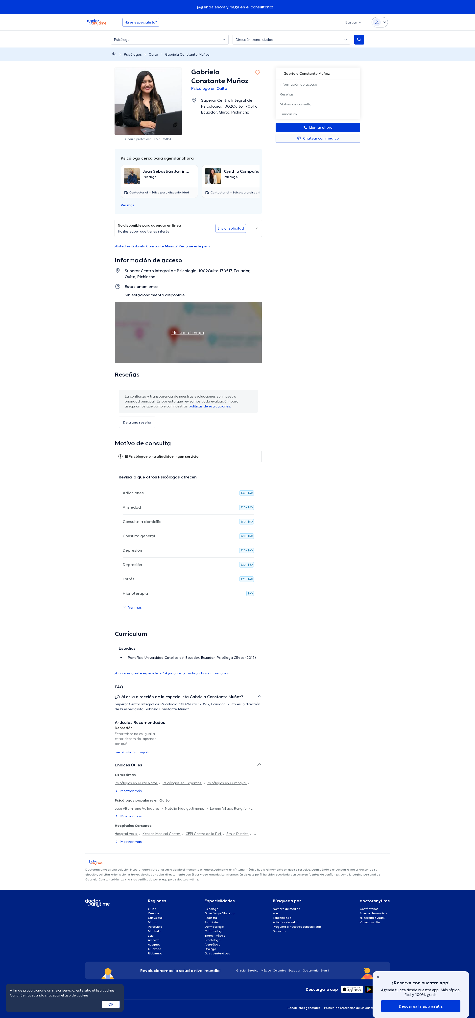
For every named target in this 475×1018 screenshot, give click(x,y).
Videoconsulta (370, 922)
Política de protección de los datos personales (357, 1008)
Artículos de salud (286, 922)
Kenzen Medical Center (161, 833)
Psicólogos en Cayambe (182, 783)
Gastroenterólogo (217, 953)
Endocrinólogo (215, 935)
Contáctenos (369, 909)
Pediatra (211, 918)
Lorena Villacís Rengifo (228, 808)
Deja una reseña (137, 422)
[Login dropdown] (380, 22)
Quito (153, 54)
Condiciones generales (303, 1008)
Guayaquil (155, 918)
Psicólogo (211, 909)
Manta (153, 922)
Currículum (288, 114)
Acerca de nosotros (374, 913)
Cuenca (153, 913)
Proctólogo (212, 940)
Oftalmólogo (214, 931)
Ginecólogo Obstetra (220, 913)
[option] (138, 739)
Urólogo (210, 949)
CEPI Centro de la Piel (204, 833)
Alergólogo (212, 944)
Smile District (237, 833)
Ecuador (294, 970)
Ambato (153, 940)
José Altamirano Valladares (138, 808)
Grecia (241, 970)
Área (276, 913)
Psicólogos (133, 54)
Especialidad (282, 918)
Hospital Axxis (126, 833)
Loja (151, 935)
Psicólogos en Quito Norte (136, 783)
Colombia (279, 970)
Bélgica (253, 970)
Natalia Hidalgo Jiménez (185, 808)
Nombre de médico (286, 909)
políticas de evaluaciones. (210, 406)
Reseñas (287, 94)
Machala (154, 931)
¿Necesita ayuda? (372, 918)
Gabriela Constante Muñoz (187, 54)
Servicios (279, 931)
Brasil (325, 970)
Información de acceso (298, 84)
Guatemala (311, 970)
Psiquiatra (212, 922)
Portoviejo (155, 926)
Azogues (154, 944)
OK (111, 1004)
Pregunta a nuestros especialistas (297, 926)
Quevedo (154, 949)
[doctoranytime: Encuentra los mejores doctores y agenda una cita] (114, 54)
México (266, 970)
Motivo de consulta (295, 104)
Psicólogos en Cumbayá (227, 783)
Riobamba (155, 953)
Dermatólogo (214, 926)
